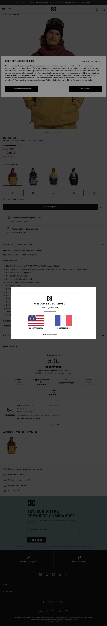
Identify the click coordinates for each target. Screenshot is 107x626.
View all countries (49, 334)
